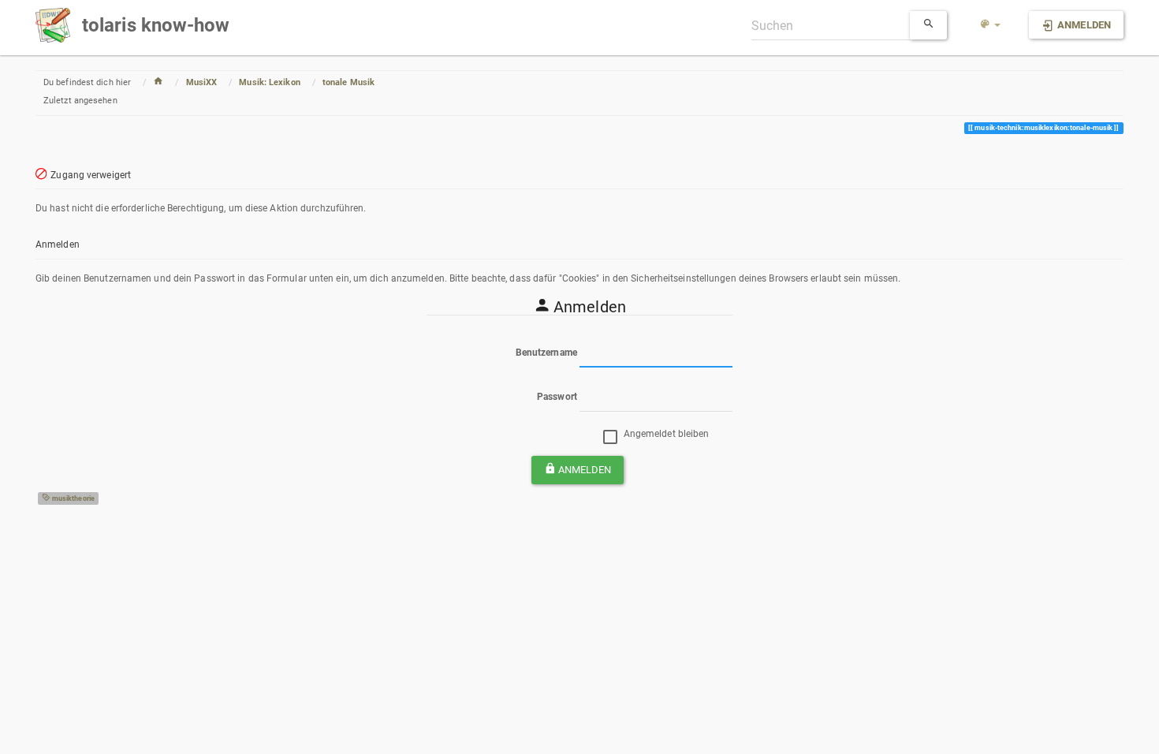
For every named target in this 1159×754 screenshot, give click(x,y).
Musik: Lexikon (269, 82)
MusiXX (202, 82)
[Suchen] (929, 25)
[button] (990, 25)
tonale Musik (348, 82)
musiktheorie (72, 498)
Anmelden (585, 470)
